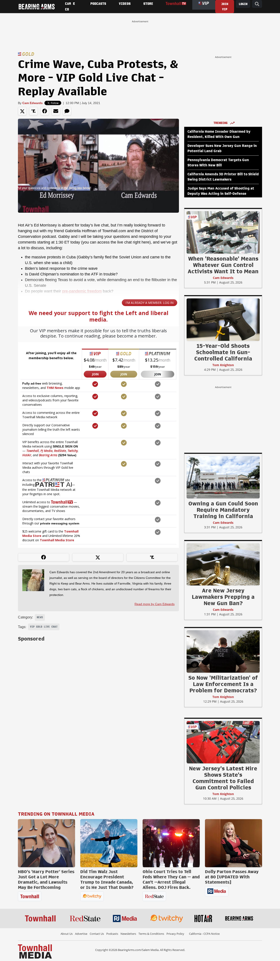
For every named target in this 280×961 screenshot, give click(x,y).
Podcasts (112, 934)
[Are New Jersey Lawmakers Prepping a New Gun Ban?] (223, 564)
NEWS (40, 617)
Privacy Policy (175, 934)
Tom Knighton (223, 365)
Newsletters (128, 934)
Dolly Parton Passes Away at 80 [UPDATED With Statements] (232, 876)
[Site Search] (257, 4)
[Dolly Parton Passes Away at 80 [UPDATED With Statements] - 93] (233, 843)
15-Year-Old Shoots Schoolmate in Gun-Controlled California (223, 352)
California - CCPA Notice (204, 934)
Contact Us (97, 934)
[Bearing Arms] (36, 6)
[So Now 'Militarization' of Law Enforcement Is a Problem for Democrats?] (223, 651)
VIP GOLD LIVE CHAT (44, 626)
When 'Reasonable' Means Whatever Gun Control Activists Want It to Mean (223, 265)
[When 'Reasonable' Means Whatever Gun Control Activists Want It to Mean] (223, 232)
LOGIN (243, 4)
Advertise (81, 934)
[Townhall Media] (35, 951)
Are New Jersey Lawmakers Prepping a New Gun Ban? (223, 597)
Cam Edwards (32, 103)
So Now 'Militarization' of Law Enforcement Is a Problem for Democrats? (223, 684)
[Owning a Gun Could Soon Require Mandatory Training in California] (223, 477)
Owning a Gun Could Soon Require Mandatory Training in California (223, 510)
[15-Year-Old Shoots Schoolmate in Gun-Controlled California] (223, 319)
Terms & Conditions (151, 934)
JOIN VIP (224, 6)
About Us (67, 934)
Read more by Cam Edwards (155, 604)
